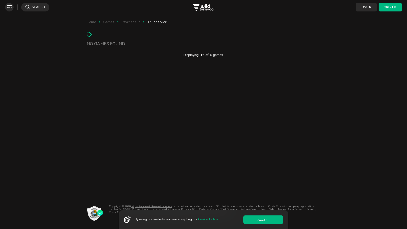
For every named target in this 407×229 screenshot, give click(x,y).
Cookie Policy (208, 219)
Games (108, 22)
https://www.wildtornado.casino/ (151, 206)
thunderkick (157, 22)
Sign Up (390, 7)
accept (263, 220)
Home (91, 22)
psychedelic (130, 22)
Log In (366, 7)
